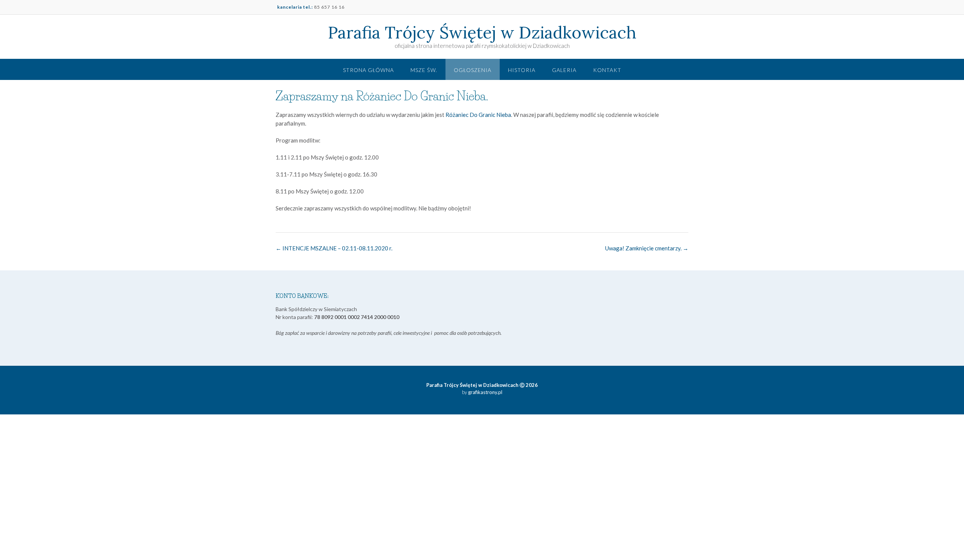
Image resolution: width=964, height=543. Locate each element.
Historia (521, 70)
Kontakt (607, 70)
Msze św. (423, 70)
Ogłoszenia (472, 70)
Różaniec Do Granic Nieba (478, 114)
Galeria (564, 70)
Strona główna (368, 70)
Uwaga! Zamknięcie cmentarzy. (646, 248)
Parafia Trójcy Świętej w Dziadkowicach (482, 32)
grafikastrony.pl (484, 392)
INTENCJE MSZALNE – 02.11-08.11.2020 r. (334, 248)
